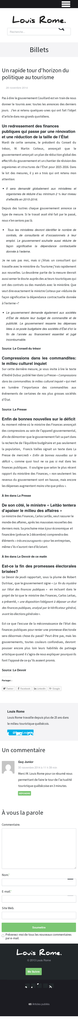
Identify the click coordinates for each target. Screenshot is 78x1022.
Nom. (6, 875)
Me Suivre (34, 971)
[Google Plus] (33, 985)
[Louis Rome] (39, 22)
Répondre (24, 793)
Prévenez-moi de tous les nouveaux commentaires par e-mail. (38, 936)
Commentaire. (11, 825)
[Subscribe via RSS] (51, 985)
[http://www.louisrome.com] (27, 711)
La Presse (20, 409)
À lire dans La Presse (16, 495)
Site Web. (8, 908)
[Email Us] (45, 985)
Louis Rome (15, 711)
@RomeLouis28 (22, 732)
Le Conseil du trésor (27, 348)
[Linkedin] (39, 985)
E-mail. (7, 891)
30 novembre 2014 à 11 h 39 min (37, 767)
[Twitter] (27, 985)
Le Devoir (19, 670)
